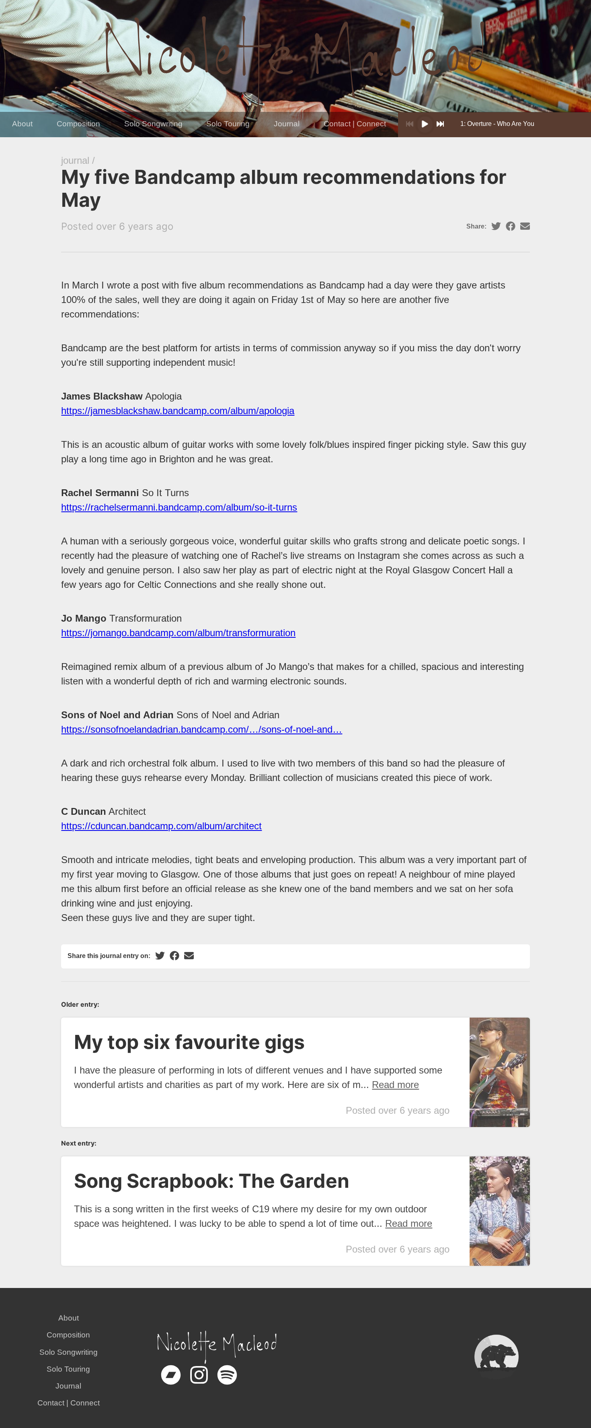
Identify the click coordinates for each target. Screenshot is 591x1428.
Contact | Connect (355, 124)
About (22, 124)
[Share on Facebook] (510, 227)
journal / (78, 160)
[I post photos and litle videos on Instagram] (199, 1382)
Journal (287, 124)
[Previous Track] (409, 124)
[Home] (295, 64)
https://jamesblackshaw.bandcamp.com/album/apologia (177, 410)
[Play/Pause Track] (425, 124)
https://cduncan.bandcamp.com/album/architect (161, 825)
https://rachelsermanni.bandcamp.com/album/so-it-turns (179, 507)
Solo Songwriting (153, 124)
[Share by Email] (525, 227)
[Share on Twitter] (496, 227)
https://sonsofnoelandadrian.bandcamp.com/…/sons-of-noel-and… (201, 729)
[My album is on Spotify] (227, 1382)
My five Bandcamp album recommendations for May (284, 188)
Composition (78, 124)
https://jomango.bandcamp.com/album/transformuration (178, 632)
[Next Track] (440, 124)
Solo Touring (228, 124)
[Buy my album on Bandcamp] (171, 1382)
